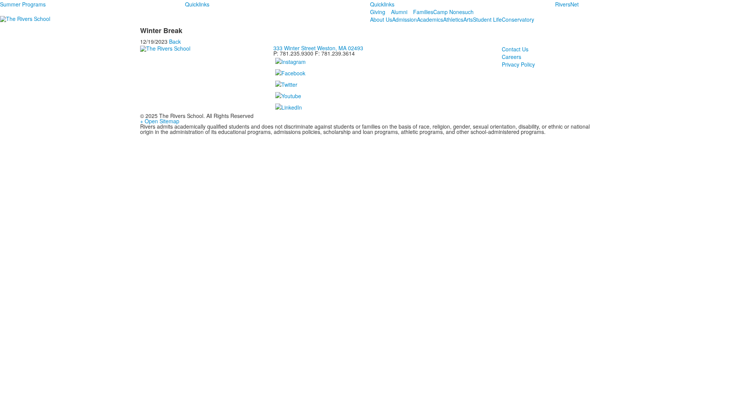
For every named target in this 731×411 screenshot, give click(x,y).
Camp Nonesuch (453, 12)
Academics (430, 19)
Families (423, 12)
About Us (381, 19)
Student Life (487, 19)
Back (175, 41)
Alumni (399, 12)
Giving (377, 12)
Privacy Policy (518, 64)
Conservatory (518, 19)
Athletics (453, 19)
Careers (511, 57)
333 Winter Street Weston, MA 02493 (318, 48)
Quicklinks (197, 4)
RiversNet (567, 4)
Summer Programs (23, 4)
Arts (468, 19)
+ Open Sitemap (159, 121)
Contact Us (515, 49)
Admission (404, 19)
